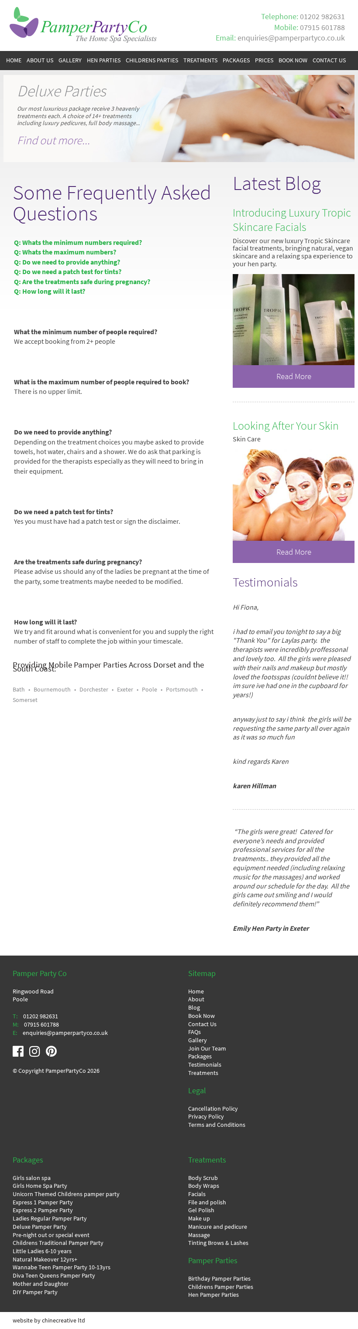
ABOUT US (40, 60)
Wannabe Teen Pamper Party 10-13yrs (61, 1267)
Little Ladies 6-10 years (42, 1251)
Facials (197, 1194)
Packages (200, 1056)
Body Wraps (203, 1185)
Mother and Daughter (41, 1283)
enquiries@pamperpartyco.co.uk (291, 38)
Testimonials (204, 1064)
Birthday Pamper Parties (219, 1278)
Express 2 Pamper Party (43, 1210)
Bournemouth (52, 689)
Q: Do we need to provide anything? (67, 262)
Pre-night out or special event (51, 1235)
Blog (194, 1007)
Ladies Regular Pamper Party (50, 1218)
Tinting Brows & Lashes (218, 1242)
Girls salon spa (32, 1177)
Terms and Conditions (216, 1124)
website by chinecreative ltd (49, 1320)
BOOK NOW (293, 60)
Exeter (125, 689)
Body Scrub (203, 1177)
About (196, 999)
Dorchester (93, 689)
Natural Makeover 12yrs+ (45, 1259)
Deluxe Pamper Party (40, 1226)
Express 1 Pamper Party (43, 1202)
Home (196, 991)
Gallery (197, 1040)
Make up (199, 1218)
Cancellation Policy (213, 1108)
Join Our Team (207, 1048)
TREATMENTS (200, 60)
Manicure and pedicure (217, 1226)
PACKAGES (236, 60)
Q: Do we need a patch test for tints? (67, 271)
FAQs (194, 1031)
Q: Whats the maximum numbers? (65, 252)
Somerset (25, 699)
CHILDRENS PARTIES (152, 60)
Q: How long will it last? (49, 291)
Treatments (203, 1072)
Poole (149, 689)
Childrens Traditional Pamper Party (58, 1242)
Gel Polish (201, 1210)
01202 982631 (322, 16)
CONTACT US (329, 60)
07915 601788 (322, 27)
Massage (199, 1235)
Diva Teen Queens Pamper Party (54, 1275)
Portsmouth (182, 689)
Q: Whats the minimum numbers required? (78, 242)
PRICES (264, 60)
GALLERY (70, 60)
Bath (19, 689)
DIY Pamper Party (35, 1292)
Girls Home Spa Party (40, 1185)
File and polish (207, 1202)
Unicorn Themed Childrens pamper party (66, 1194)
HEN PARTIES (103, 60)
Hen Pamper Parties (213, 1294)
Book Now (201, 1015)
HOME (13, 60)
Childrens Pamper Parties (220, 1286)
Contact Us (202, 1024)
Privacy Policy (206, 1116)
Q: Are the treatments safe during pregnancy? (82, 281)
